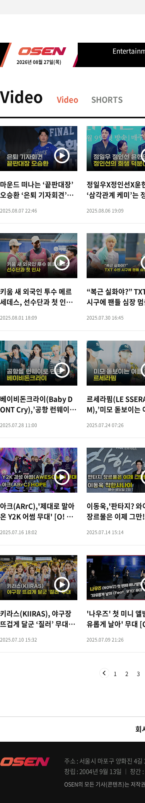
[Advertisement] (72, 389)
